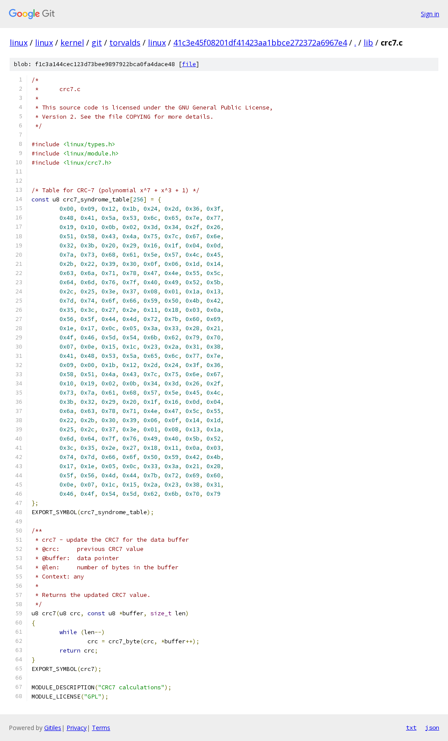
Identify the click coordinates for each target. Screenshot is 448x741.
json (432, 727)
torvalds (124, 42)
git (96, 42)
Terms (101, 727)
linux (19, 42)
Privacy (76, 727)
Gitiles (52, 727)
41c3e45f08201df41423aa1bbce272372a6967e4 (260, 42)
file (189, 64)
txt (411, 727)
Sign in (430, 14)
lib (368, 42)
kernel (72, 42)
